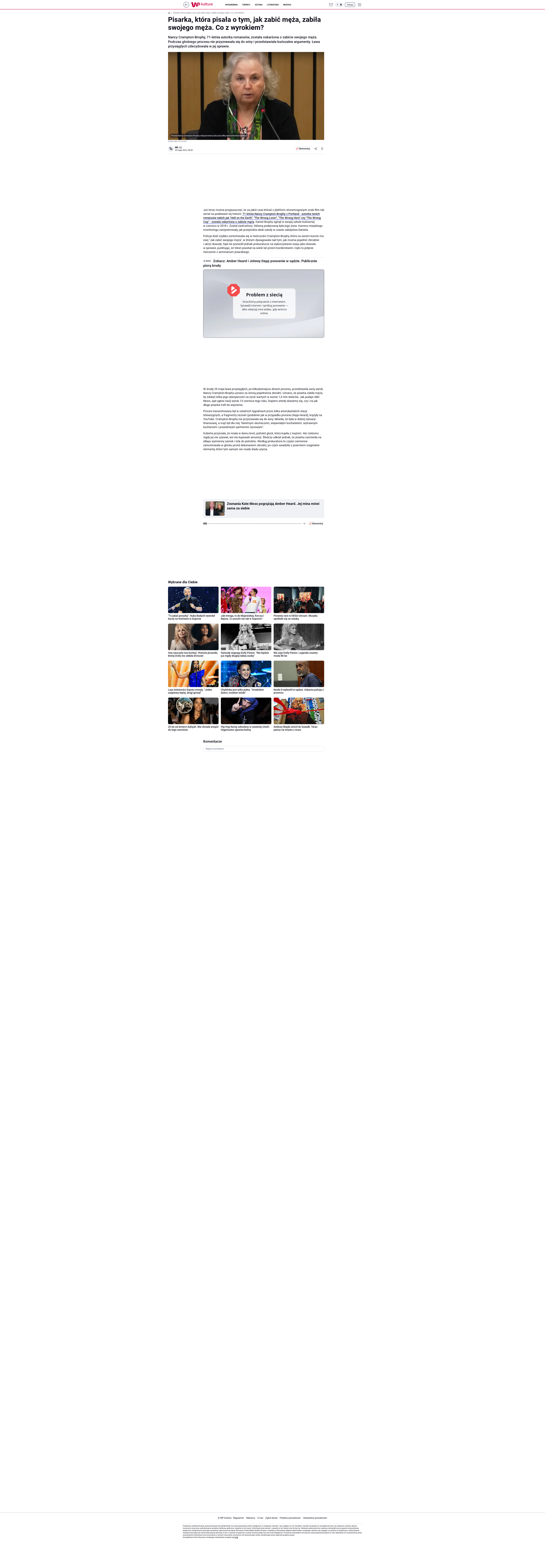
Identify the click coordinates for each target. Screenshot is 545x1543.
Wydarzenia (231, 5)
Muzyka (287, 5)
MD (176, 147)
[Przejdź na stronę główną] (186, 6)
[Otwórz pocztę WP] (331, 4)
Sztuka (258, 5)
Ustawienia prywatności (314, 1518)
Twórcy (246, 5)
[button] (339, 4)
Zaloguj (350, 5)
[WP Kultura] (208, 4)
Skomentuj (304, 148)
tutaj (236, 1537)
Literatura (273, 5)
